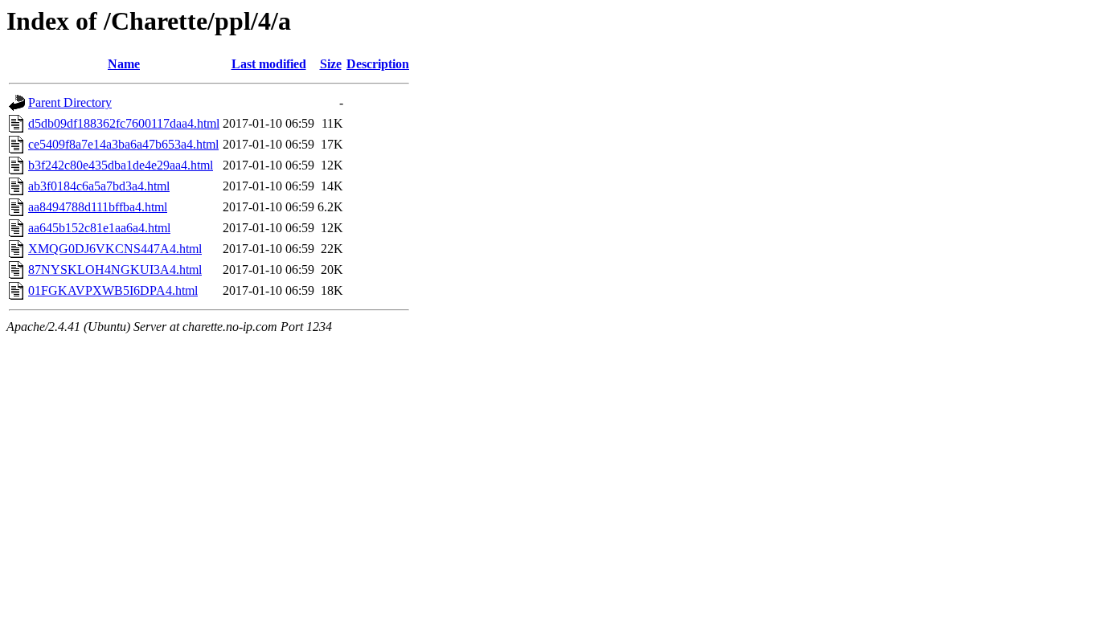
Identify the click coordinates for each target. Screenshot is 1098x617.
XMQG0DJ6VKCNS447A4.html (115, 248)
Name (124, 64)
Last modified (268, 64)
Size (331, 64)
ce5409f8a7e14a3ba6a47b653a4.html (123, 144)
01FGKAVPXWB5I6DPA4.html (113, 290)
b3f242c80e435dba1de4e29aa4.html (120, 165)
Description (377, 64)
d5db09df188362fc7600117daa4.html (123, 123)
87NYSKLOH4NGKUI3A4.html (115, 269)
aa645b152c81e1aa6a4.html (99, 228)
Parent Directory (70, 102)
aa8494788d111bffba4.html (97, 207)
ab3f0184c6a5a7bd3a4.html (99, 186)
